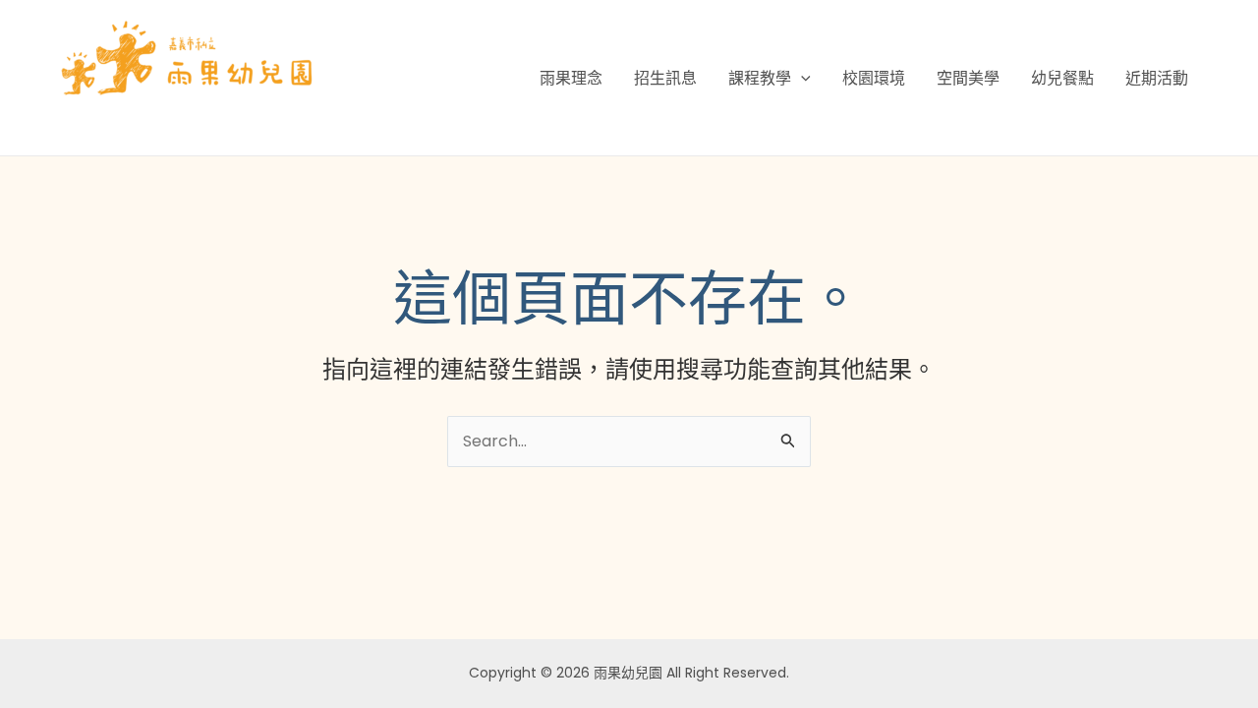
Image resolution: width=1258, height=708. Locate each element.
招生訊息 (665, 78)
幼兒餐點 (1062, 78)
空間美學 (968, 78)
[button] (801, 78)
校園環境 (873, 78)
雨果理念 (571, 78)
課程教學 (759, 78)
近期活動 (1156, 78)
